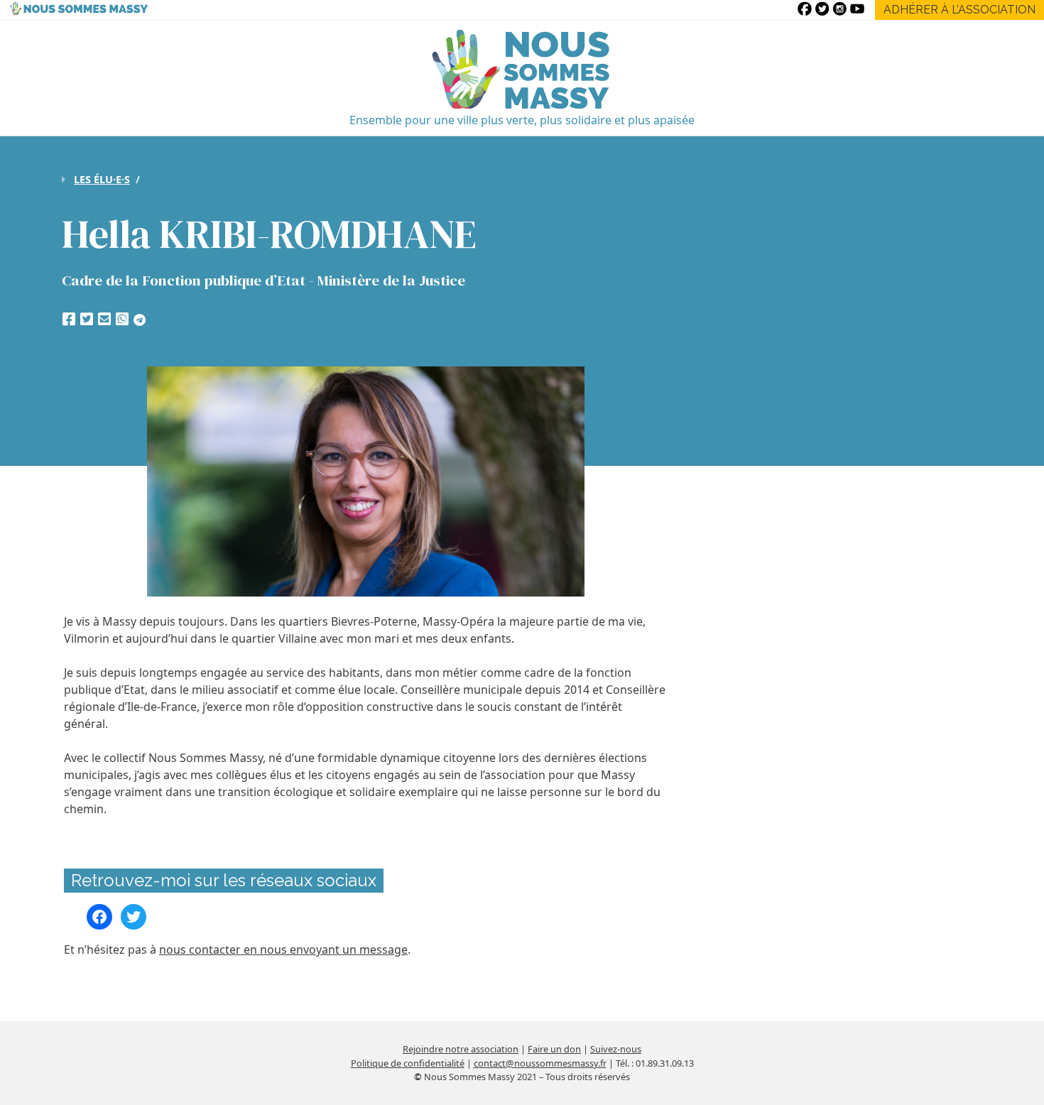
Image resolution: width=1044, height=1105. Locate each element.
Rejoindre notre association (460, 1049)
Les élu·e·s (102, 179)
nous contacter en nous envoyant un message (283, 949)
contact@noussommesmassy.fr (540, 1063)
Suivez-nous (615, 1049)
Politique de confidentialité (407, 1063)
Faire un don (554, 1049)
